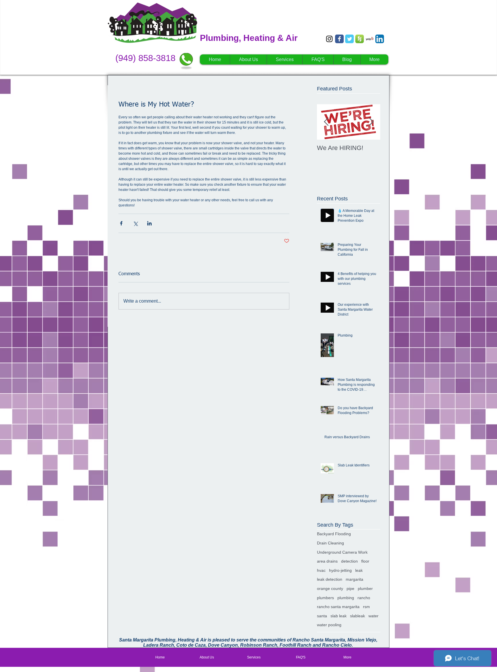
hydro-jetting (340, 570)
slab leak (338, 616)
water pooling (329, 624)
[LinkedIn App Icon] (379, 39)
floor (365, 561)
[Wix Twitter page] (349, 39)
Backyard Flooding (334, 533)
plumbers (325, 597)
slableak (357, 616)
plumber (365, 588)
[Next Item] (371, 121)
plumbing (345, 597)
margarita (354, 579)
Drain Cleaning (330, 543)
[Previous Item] (326, 121)
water (373, 616)
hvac (321, 570)
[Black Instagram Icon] (329, 39)
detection (349, 561)
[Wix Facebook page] (339, 39)
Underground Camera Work (342, 552)
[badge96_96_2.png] (359, 39)
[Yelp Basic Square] (369, 39)
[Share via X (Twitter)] (135, 223)
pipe (350, 588)
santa (322, 616)
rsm (366, 606)
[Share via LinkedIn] (149, 223)
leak (359, 570)
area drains (327, 561)
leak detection (329, 579)
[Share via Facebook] (121, 223)
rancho (364, 597)
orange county (330, 588)
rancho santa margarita (338, 606)
